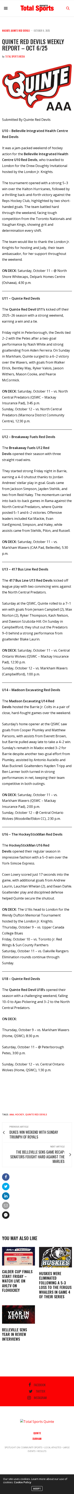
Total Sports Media (15, 56)
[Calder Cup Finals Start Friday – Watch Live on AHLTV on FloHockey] (18, 1256)
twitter (40, 1391)
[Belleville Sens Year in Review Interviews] (18, 1314)
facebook (40, 1385)
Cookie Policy (22, 1482)
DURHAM (37, 1438)
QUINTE (37, 1433)
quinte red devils (36, 1114)
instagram (40, 1398)
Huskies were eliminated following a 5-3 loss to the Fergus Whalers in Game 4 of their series (55, 1285)
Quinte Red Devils (20, 31)
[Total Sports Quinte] (37, 8)
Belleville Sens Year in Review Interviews (14, 1334)
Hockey (6, 31)
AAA (11, 1114)
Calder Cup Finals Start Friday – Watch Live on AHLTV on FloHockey (17, 1281)
